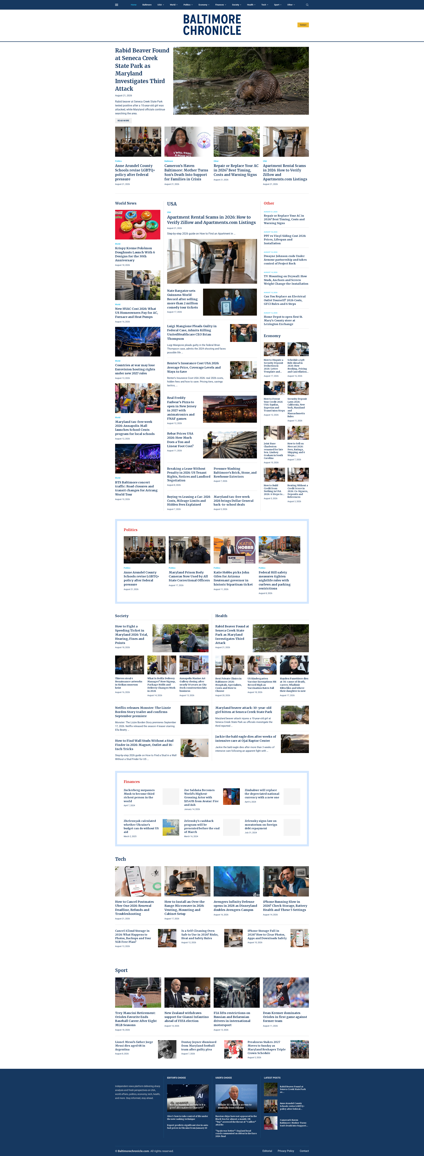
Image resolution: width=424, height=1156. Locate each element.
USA (160, 4)
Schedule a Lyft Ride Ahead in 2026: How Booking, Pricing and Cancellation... (298, 366)
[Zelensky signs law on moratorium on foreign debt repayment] (292, 827)
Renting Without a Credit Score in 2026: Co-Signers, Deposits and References (298, 491)
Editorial (267, 1151)
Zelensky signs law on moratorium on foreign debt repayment (261, 824)
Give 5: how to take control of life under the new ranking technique (187, 1117)
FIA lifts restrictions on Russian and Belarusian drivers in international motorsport (232, 1019)
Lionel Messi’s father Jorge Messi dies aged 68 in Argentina (134, 1045)
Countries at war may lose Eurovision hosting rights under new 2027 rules (135, 369)
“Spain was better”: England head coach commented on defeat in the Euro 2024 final (236, 1134)
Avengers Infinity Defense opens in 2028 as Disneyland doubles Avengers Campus (235, 906)
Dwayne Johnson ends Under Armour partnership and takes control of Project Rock (285, 259)
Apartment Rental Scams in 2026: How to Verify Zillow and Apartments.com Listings (211, 220)
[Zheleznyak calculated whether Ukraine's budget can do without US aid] (171, 827)
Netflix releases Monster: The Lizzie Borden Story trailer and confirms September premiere (143, 712)
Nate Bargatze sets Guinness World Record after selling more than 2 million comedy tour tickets (182, 299)
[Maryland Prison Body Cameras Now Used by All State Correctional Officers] (190, 561)
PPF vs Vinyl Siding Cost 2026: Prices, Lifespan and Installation (285, 239)
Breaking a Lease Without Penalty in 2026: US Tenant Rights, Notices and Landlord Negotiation (188, 474)
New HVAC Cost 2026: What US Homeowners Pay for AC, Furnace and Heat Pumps (136, 313)
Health (250, 4)
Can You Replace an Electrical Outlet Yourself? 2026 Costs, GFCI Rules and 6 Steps (285, 300)
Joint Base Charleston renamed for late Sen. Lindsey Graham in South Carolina (273, 451)
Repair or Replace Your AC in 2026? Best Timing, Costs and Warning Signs (236, 170)
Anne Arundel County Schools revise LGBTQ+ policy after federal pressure (141, 578)
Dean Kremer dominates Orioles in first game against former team (285, 1017)
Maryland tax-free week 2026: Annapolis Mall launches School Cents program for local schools (135, 428)
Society (235, 4)
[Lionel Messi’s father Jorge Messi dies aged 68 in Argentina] (167, 1049)
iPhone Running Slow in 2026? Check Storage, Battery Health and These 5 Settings (285, 906)
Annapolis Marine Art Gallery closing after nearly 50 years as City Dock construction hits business (193, 684)
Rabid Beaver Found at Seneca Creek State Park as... (293, 1089)
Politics (187, 4)
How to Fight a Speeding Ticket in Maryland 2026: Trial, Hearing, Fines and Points (131, 634)
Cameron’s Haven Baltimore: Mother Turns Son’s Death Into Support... (294, 1123)
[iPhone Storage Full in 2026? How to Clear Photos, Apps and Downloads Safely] (300, 938)
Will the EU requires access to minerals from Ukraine (235, 1106)
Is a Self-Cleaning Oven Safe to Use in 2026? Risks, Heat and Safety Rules (199, 934)
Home (133, 4)
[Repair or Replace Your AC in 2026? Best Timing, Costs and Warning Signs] (237, 154)
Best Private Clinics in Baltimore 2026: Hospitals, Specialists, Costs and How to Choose (228, 685)
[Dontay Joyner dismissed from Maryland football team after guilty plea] (233, 1049)
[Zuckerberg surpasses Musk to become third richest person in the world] (171, 796)
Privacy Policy (286, 1151)
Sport (276, 4)
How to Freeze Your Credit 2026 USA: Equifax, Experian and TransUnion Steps (274, 405)
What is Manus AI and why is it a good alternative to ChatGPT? (187, 1106)
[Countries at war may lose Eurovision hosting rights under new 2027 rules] (137, 353)
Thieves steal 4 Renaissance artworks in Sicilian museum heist (128, 683)
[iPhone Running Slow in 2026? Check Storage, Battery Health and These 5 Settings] (286, 891)
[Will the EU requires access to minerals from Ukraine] (236, 1098)
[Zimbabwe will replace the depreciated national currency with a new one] (292, 796)
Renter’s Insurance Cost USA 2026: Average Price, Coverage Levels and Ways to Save (194, 367)
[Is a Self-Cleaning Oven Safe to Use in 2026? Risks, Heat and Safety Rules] (233, 938)
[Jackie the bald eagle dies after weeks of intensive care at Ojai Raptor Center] (295, 743)
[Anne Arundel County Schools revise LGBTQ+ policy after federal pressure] (138, 156)
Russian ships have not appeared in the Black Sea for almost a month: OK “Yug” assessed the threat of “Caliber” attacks (236, 1120)
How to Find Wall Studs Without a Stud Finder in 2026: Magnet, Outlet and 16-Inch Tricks (144, 745)
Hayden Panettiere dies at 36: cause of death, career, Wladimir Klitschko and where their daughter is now (294, 685)
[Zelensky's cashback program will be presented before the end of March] (231, 827)
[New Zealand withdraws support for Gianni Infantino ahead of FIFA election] (187, 1002)
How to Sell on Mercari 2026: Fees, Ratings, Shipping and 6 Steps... (296, 449)
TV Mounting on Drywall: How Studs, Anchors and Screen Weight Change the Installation (286, 280)
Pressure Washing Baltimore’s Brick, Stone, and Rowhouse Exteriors (235, 472)
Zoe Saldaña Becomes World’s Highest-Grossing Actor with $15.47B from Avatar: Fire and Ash (201, 797)
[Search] (307, 5)
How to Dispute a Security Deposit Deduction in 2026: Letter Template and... (273, 366)
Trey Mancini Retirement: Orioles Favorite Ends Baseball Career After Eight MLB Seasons (136, 1019)
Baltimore (147, 4)
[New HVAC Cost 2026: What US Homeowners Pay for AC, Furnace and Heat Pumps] (137, 296)
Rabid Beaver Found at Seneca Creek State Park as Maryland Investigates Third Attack (232, 634)
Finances (219, 4)
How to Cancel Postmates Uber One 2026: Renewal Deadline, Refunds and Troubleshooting (134, 908)
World (172, 4)
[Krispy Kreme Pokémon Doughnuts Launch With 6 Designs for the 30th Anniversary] (137, 238)
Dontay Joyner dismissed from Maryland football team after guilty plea (198, 1045)
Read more (123, 120)
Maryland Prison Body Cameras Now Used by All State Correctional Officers (189, 576)
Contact (303, 25)
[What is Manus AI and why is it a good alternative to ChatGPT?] (188, 1098)
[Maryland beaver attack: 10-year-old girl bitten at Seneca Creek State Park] (295, 715)
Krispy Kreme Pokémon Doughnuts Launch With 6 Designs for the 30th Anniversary (135, 254)
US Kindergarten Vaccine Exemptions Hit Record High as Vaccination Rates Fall (262, 683)
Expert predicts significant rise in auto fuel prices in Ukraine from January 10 (187, 1126)
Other (290, 4)
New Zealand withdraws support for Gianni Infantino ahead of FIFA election (186, 1017)
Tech (263, 4)
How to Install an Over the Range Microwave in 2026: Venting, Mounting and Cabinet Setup (184, 908)
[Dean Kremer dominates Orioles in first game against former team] (286, 1002)
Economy (203, 4)
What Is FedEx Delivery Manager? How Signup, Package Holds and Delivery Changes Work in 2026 (161, 684)
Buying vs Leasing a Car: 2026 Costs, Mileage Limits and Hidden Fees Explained (188, 501)
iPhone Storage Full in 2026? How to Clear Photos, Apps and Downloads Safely (267, 934)
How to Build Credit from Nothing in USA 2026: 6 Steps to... (274, 490)
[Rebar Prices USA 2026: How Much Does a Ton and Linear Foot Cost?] (230, 444)
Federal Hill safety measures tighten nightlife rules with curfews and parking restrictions (275, 580)
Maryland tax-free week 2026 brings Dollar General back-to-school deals (234, 501)
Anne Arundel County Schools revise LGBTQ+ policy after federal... (292, 1106)
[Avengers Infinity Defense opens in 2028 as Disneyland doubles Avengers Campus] (237, 891)
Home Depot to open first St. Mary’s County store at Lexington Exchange (283, 320)
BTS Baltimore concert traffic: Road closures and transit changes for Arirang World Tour (136, 488)
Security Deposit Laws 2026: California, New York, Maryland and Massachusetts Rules (297, 408)
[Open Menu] (116, 4)
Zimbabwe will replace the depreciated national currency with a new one (262, 793)
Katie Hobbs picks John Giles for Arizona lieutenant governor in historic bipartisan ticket (233, 578)
